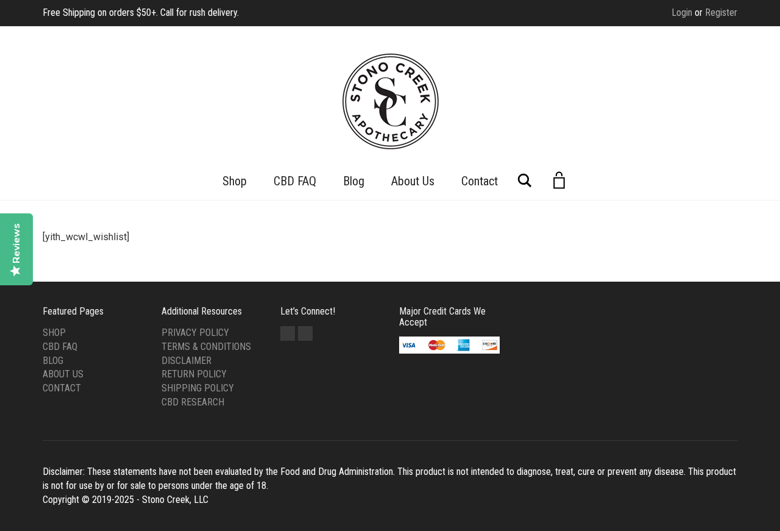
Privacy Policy (195, 332)
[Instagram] (305, 333)
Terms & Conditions (206, 346)
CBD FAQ (295, 181)
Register (721, 12)
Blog (353, 181)
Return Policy (194, 374)
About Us (412, 181)
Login (682, 12)
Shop (234, 181)
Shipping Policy (197, 388)
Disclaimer (186, 360)
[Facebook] (287, 333)
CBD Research (192, 402)
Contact (479, 181)
